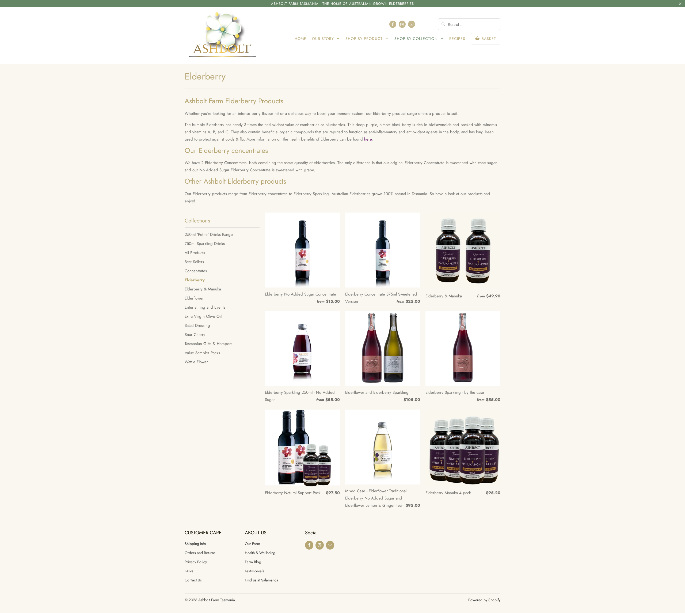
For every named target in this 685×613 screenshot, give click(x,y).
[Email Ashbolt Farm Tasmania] (411, 24)
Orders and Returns (200, 552)
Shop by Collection (416, 38)
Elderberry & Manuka (203, 289)
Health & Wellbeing (260, 552)
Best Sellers (194, 262)
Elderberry (205, 76)
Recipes (457, 38)
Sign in (426, 24)
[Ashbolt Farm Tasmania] (222, 35)
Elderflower (194, 298)
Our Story (323, 38)
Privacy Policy (196, 562)
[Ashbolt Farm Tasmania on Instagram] (402, 24)
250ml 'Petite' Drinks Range (209, 234)
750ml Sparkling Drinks (205, 244)
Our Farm (252, 543)
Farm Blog (253, 562)
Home (300, 38)
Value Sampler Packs (202, 353)
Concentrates (196, 271)
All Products (195, 253)
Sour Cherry (195, 335)
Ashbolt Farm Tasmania (216, 600)
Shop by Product (364, 38)
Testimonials (254, 571)
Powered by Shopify (484, 600)
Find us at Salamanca (261, 580)
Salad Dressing (197, 325)
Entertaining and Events (205, 307)
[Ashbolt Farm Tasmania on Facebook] (392, 24)
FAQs (189, 571)
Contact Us (193, 580)
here (368, 139)
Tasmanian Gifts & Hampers (208, 344)
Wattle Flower (196, 362)
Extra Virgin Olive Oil (203, 316)
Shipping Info (195, 543)
